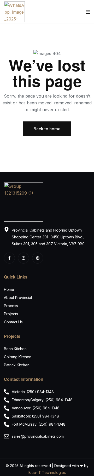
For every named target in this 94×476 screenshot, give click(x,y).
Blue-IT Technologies (47, 472)
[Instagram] (23, 258)
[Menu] (88, 11)
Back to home (47, 128)
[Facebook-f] (9, 258)
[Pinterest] (37, 258)
